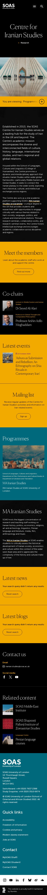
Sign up (23, 416)
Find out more (23, 271)
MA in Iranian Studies (17, 540)
